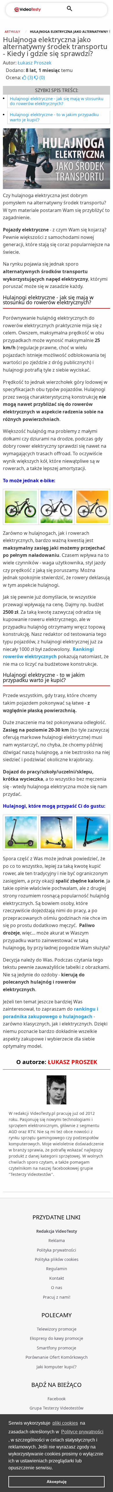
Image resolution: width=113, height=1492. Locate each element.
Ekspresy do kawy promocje (56, 1338)
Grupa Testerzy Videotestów (56, 1408)
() (30, 77)
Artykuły (12, 31)
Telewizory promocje (56, 1329)
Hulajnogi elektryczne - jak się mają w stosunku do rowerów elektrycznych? (56, 101)
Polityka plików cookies (57, 1259)
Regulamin (56, 1268)
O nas (56, 1287)
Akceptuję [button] (57, 1481)
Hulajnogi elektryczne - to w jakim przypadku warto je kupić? (54, 117)
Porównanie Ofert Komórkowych (56, 1357)
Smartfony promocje (56, 1348)
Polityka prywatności (56, 1250)
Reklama (56, 1240)
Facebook (56, 1398)
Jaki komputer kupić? (56, 1366)
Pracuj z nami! (56, 1297)
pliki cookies (65, 1423)
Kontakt (56, 1278)
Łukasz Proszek (35, 63)
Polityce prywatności (82, 1431)
